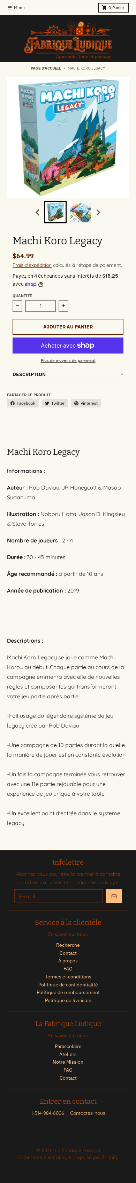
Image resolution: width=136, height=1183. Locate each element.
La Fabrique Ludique (77, 1150)
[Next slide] (98, 212)
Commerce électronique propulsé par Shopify (68, 1157)
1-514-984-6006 (47, 1113)
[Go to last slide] (38, 212)
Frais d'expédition (32, 265)
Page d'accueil (46, 68)
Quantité (22, 295)
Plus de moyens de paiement (68, 360)
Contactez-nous (87, 1113)
